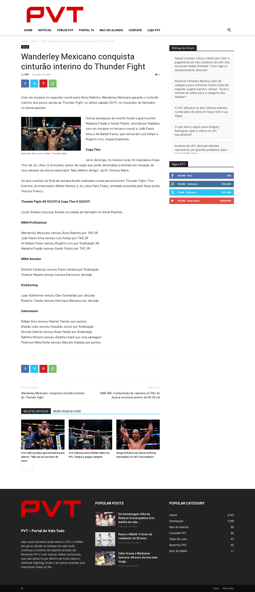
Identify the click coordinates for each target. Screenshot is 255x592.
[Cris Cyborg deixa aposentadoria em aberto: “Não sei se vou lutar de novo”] (43, 435)
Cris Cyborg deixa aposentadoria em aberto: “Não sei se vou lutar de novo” (43, 456)
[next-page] (29, 468)
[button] (229, 30)
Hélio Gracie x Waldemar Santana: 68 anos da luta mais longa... (138, 557)
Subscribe (225, 200)
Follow (226, 183)
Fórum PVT (65, 30)
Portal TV (86, 30)
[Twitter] (34, 84)
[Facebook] (25, 84)
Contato (135, 30)
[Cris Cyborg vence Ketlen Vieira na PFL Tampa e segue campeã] (90, 435)
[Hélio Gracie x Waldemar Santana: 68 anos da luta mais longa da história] (105, 558)
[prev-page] (23, 468)
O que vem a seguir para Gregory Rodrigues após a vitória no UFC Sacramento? (197, 130)
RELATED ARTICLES (36, 411)
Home (28, 30)
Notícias (44, 30)
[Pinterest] (43, 84)
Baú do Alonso (111, 30)
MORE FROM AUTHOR (67, 411)
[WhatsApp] (53, 84)
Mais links (228, 588)
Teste (216, 588)
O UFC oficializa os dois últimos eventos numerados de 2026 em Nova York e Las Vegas (201, 111)
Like (229, 175)
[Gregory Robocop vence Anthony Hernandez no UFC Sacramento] (138, 435)
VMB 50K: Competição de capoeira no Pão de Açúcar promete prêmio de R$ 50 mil (130, 395)
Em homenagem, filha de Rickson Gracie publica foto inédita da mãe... (136, 518)
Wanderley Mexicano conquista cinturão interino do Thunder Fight (52, 395)
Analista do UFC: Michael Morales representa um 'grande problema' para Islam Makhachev (201, 149)
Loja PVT (153, 30)
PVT (27, 74)
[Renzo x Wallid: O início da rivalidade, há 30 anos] (105, 539)
